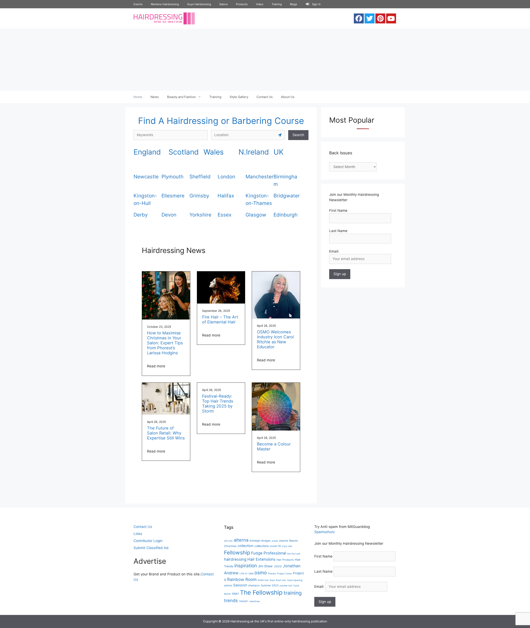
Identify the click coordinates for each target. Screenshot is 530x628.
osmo (260, 573)
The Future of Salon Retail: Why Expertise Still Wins (166, 433)
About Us (287, 97)
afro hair (228, 541)
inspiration (245, 565)
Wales (214, 152)
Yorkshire (200, 215)
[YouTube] (391, 18)
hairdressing (235, 559)
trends (231, 600)
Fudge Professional (268, 553)
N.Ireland (253, 152)
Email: (319, 586)
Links (138, 534)
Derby (141, 215)
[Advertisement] (265, 60)
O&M (250, 573)
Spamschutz (324, 532)
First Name (338, 210)
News (155, 97)
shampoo (254, 585)
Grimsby (199, 196)
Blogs (293, 4)
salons (228, 585)
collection (245, 546)
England (147, 152)
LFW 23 (243, 573)
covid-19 (275, 546)
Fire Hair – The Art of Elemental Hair (220, 319)
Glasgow (256, 215)
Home (138, 97)
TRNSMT (243, 601)
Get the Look (293, 553)
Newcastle (146, 177)
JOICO (278, 566)
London (226, 177)
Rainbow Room (242, 579)
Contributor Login (148, 541)
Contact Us (265, 97)
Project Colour (284, 573)
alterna (241, 540)
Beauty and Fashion (181, 97)
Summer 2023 (269, 585)
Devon (168, 215)
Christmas (230, 546)
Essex (224, 215)
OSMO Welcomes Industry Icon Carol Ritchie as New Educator (275, 339)
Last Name (338, 231)
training (293, 593)
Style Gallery (239, 97)
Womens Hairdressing (165, 4)
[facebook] (359, 18)
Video (259, 4)
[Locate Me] (280, 135)
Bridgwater (286, 196)
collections (261, 546)
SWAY (235, 593)
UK (278, 152)
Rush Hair (281, 580)
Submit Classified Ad (151, 548)
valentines (254, 601)
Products (242, 4)
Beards (293, 540)
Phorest (272, 573)
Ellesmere (172, 196)
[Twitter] (370, 18)
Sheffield (200, 177)
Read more (156, 366)
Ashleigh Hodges (260, 540)
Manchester (259, 177)
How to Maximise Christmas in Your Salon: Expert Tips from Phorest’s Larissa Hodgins (165, 342)
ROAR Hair (263, 580)
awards (283, 540)
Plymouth (172, 177)
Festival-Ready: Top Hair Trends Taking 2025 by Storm (217, 404)
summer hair (285, 585)
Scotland (184, 152)
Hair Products (285, 559)
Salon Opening (294, 580)
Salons (223, 4)
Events (138, 4)
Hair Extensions (261, 559)
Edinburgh (285, 215)
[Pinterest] (380, 18)
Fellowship (237, 552)
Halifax (226, 196)
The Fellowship (261, 592)
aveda (275, 541)
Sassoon (240, 585)
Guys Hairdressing (199, 4)
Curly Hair (287, 546)
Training (277, 4)
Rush (272, 580)
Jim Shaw (265, 566)
